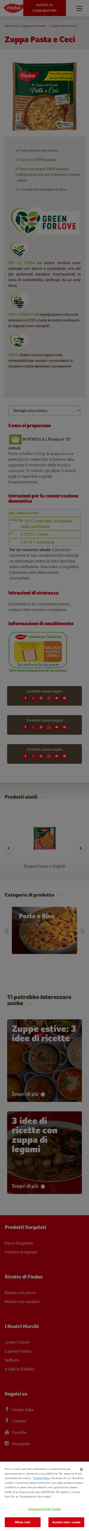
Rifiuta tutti (23, 1522)
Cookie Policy (41, 1478)
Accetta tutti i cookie (66, 1522)
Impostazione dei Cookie (44, 1509)
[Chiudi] (81, 1469)
